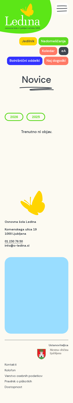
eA (63, 51)
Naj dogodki (56, 60)
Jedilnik (28, 41)
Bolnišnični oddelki (25, 60)
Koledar (48, 51)
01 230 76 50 (14, 241)
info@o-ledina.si (17, 245)
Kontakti (11, 364)
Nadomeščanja (53, 41)
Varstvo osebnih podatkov (23, 376)
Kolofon (10, 370)
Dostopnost (13, 387)
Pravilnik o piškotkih (18, 381)
